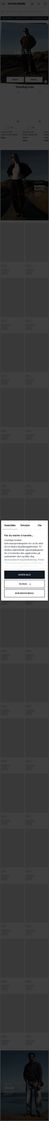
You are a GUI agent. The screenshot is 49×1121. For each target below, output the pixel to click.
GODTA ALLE (24, 574)
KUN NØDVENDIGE (24, 593)
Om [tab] (40, 525)
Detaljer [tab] (25, 525)
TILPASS (23, 584)
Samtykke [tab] (10, 525)
